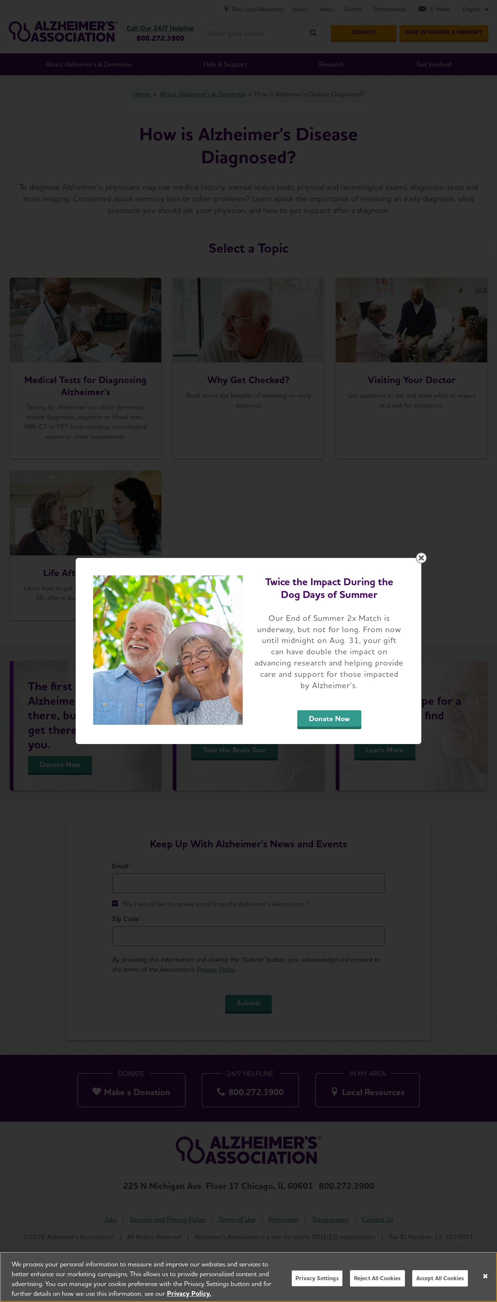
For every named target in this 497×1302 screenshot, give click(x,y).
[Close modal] (421, 557)
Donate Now (329, 718)
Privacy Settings (317, 1278)
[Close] (485, 1276)
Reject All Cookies (377, 1278)
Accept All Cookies (440, 1278)
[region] (248, 1277)
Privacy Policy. (189, 1293)
